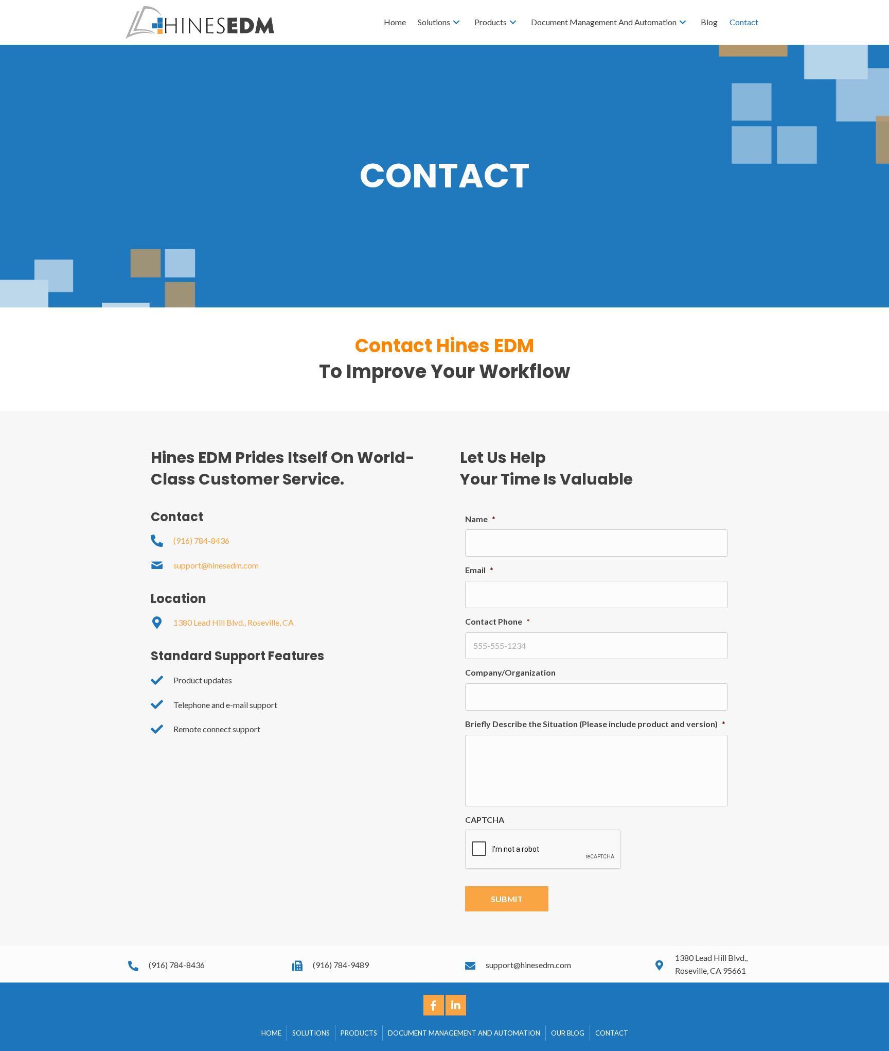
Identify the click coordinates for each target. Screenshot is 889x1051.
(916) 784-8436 (201, 540)
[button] (433, 1005)
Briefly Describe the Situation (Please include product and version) (595, 724)
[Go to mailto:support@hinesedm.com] (549, 964)
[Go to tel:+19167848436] (200, 964)
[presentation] (543, 850)
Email (479, 570)
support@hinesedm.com (216, 565)
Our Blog (567, 1033)
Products (359, 1033)
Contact (611, 1033)
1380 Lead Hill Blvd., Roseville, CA (233, 622)
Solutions (311, 1033)
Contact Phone (497, 621)
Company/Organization (510, 672)
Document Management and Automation (464, 1033)
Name (480, 519)
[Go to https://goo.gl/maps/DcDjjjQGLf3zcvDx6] (708, 964)
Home (271, 1033)
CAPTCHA (484, 819)
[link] (395, 22)
